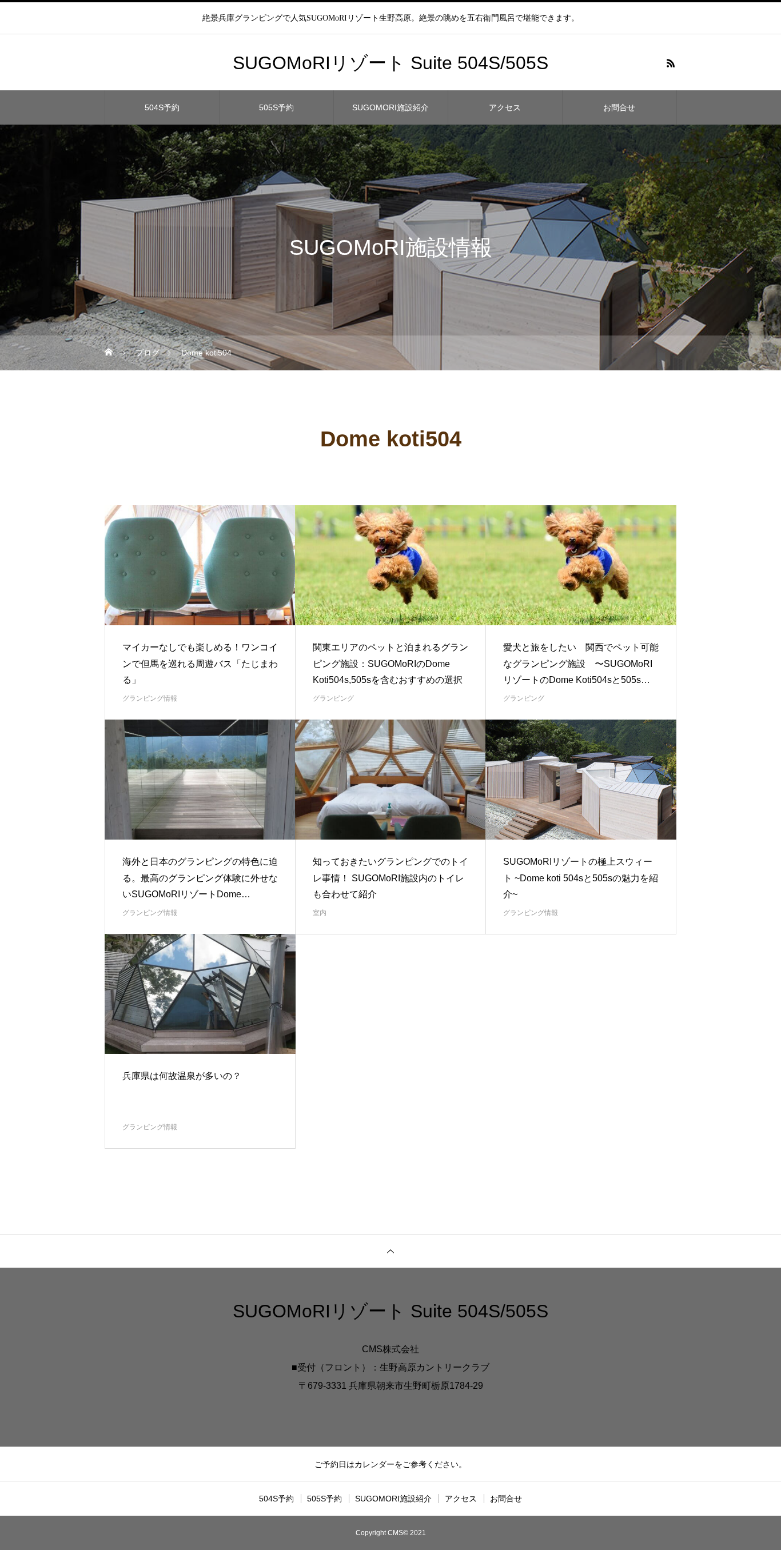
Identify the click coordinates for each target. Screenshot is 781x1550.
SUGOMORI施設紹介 (390, 107)
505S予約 (276, 107)
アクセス (505, 107)
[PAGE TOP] (390, 1251)
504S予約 (162, 107)
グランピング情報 (149, 698)
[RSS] (670, 63)
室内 (319, 913)
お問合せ (619, 107)
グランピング (333, 698)
